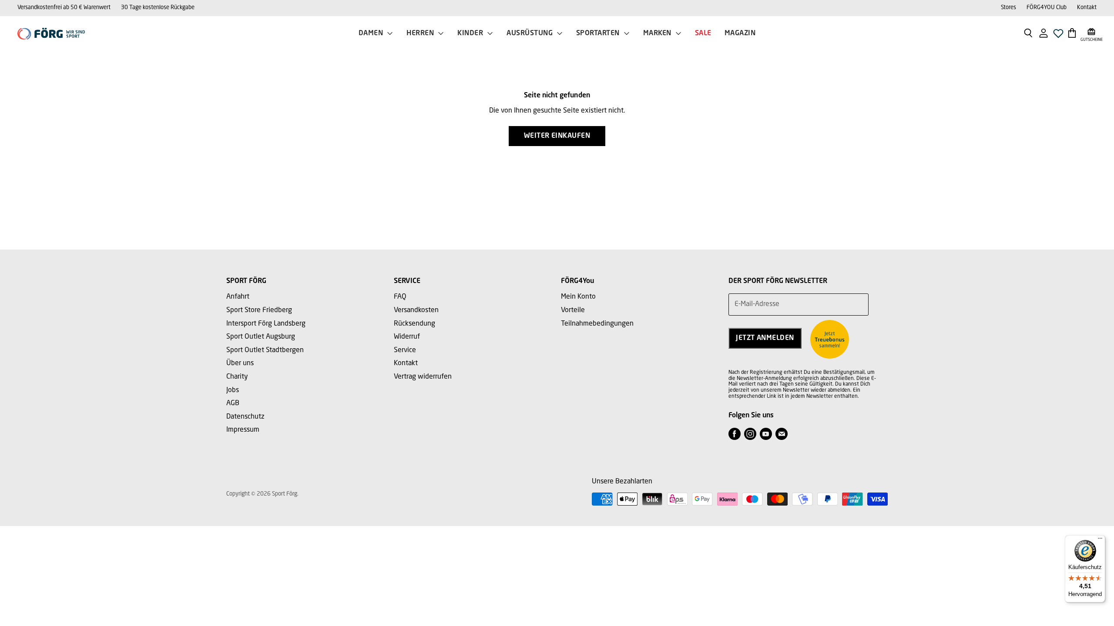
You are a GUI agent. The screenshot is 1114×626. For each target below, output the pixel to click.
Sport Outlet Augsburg (260, 336)
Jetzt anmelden (765, 338)
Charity (237, 376)
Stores (1008, 7)
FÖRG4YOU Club (1047, 7)
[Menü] (1100, 540)
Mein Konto (578, 296)
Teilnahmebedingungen (597, 323)
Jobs (232, 390)
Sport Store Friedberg (259, 310)
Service (405, 350)
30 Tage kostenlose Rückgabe (158, 7)
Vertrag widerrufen (423, 376)
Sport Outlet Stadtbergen (265, 350)
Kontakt (1087, 7)
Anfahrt (237, 296)
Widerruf (407, 336)
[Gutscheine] (1091, 32)
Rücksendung (414, 323)
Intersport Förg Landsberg (265, 323)
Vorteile (573, 310)
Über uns (240, 363)
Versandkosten (416, 310)
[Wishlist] (1058, 35)
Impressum (242, 429)
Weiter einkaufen (557, 136)
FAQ (400, 296)
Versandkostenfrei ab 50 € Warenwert (64, 7)
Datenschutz (245, 416)
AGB (232, 403)
